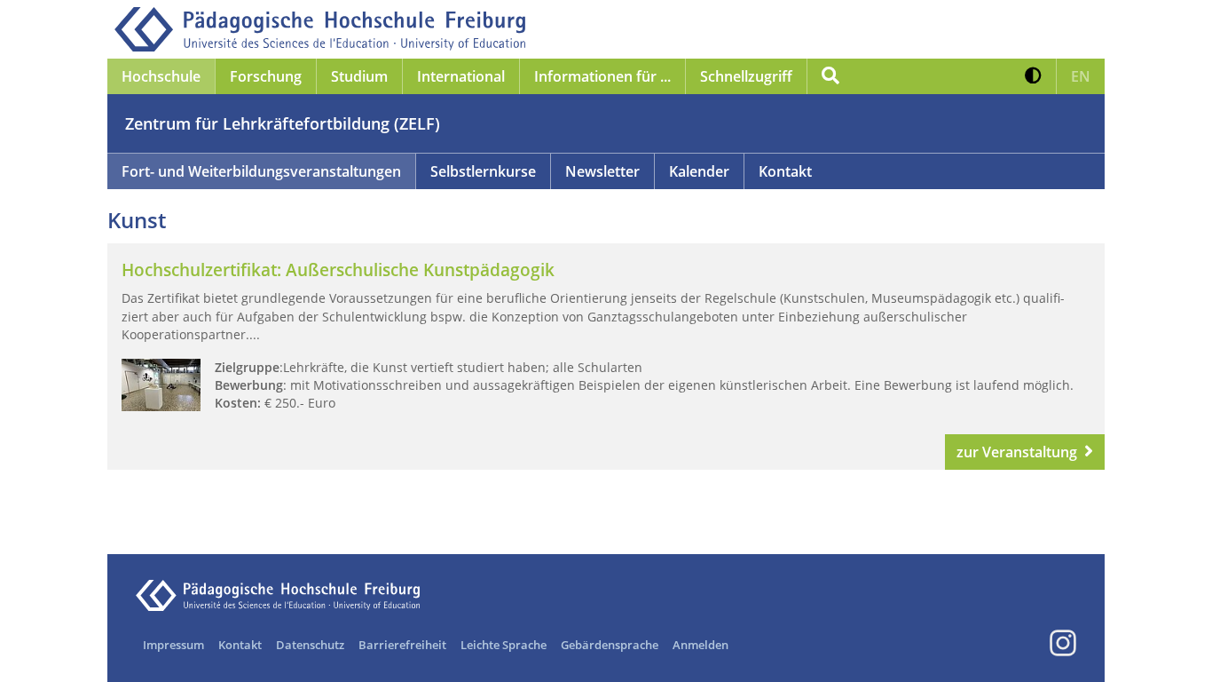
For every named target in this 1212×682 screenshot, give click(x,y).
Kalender (699, 171)
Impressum (173, 645)
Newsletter (602, 171)
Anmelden (700, 645)
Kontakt (785, 171)
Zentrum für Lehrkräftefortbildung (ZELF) (282, 123)
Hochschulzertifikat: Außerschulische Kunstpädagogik (338, 269)
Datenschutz (310, 645)
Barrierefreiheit (402, 645)
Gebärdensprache (609, 645)
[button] (1033, 76)
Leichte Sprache (503, 645)
